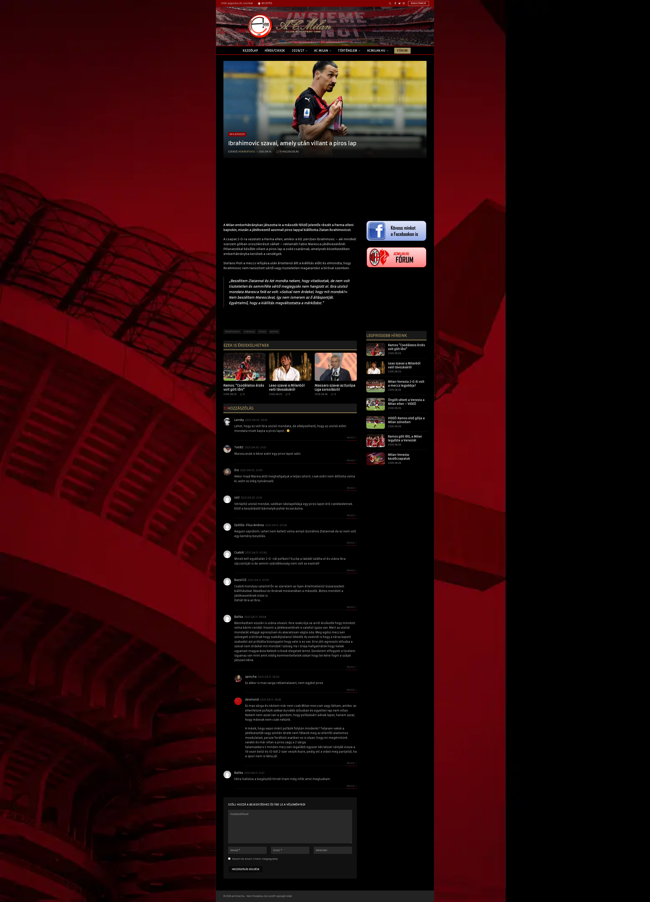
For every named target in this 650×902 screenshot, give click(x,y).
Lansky (239, 420)
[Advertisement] (290, 194)
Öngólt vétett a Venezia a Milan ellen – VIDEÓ (406, 401)
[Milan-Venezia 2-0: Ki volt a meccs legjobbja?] (375, 385)
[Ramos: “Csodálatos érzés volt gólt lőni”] (244, 367)
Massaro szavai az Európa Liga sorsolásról (335, 387)
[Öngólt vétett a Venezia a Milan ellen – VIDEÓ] (375, 404)
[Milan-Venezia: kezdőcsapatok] (375, 459)
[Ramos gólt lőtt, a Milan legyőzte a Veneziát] (375, 440)
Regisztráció (418, 3)
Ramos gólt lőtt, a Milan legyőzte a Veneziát (405, 438)
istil (237, 497)
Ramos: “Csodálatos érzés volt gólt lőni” (243, 387)
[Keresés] (390, 3)
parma (274, 331)
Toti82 (238, 447)
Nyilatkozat (237, 134)
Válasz (351, 437)
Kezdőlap (250, 50)
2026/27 (298, 50)
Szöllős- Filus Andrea (249, 525)
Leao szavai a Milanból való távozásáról (287, 387)
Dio (236, 470)
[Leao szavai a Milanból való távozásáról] (290, 367)
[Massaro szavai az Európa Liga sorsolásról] (336, 367)
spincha (251, 676)
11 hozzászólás (289, 151)
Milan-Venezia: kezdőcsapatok (399, 456)
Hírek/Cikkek (275, 50)
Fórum (402, 50)
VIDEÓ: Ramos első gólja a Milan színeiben (406, 420)
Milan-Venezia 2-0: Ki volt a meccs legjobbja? (406, 383)
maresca (249, 331)
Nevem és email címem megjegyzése (255, 858)
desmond (252, 699)
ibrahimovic (232, 331)
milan (262, 331)
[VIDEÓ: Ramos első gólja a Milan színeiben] (375, 422)
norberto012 (247, 151)
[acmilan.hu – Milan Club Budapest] (288, 26)
